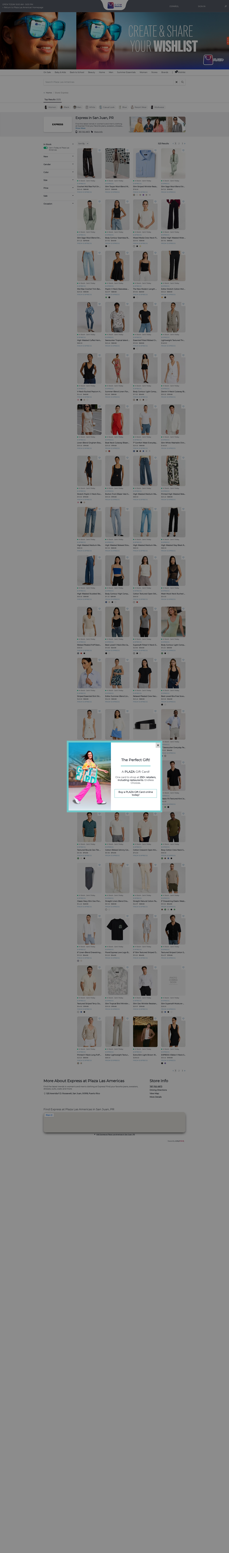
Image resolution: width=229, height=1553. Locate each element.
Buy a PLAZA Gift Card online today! (135, 793)
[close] (158, 745)
